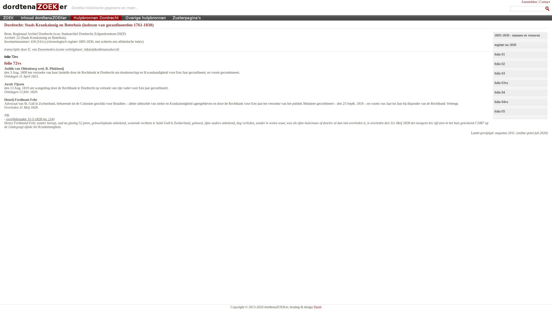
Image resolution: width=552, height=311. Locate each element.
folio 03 (499, 73)
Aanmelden (529, 2)
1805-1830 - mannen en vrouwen (517, 35)
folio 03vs (501, 83)
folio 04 (499, 92)
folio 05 (499, 111)
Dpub (317, 307)
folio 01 (499, 54)
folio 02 (499, 64)
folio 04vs (501, 102)
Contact (544, 2)
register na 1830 (505, 45)
